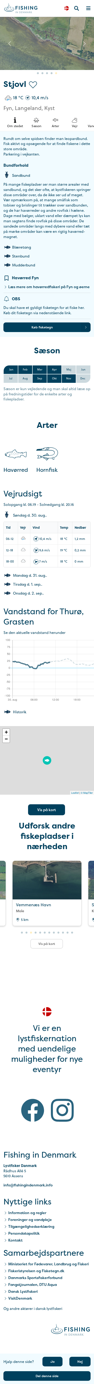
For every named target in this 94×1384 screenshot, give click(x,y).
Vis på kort (46, 809)
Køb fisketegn (42, 327)
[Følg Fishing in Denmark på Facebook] (32, 1111)
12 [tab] (72, 933)
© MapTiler (87, 792)
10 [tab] (63, 933)
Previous (9, 43)
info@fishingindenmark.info (28, 1185)
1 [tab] (38, 73)
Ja (52, 1361)
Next (84, 43)
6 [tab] (45, 933)
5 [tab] (56, 73)
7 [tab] (49, 933)
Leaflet (75, 792)
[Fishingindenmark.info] (70, 1331)
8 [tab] (54, 933)
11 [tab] (67, 933)
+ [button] (6, 732)
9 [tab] (58, 933)
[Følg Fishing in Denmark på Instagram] (62, 1111)
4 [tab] (51, 73)
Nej (80, 1361)
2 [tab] (42, 73)
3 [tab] (47, 73)
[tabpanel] (47, 43)
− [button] (6, 739)
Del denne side (47, 1376)
